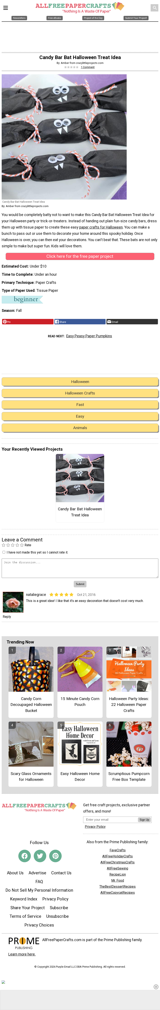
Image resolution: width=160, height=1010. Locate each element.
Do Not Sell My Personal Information (39, 890)
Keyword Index (23, 898)
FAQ (39, 881)
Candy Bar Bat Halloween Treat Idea (80, 512)
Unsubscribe (57, 916)
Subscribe (59, 907)
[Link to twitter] (40, 856)
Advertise (37, 872)
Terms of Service (25, 916)
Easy (80, 416)
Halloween (80, 381)
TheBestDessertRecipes (117, 887)
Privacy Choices (39, 925)
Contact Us (61, 872)
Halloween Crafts (80, 393)
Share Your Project (27, 907)
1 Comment (88, 67)
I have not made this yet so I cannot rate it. (37, 552)
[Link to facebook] (24, 856)
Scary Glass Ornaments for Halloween (31, 776)
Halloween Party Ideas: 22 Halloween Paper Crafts (129, 704)
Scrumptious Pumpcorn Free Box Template (129, 776)
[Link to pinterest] (55, 856)
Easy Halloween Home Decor (80, 776)
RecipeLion (117, 874)
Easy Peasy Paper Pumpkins (89, 336)
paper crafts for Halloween (101, 227)
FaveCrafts (118, 850)
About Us (15, 872)
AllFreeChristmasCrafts (117, 862)
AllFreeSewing (117, 868)
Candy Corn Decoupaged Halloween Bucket (31, 704)
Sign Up (144, 819)
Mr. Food (117, 880)
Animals (80, 427)
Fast (80, 404)
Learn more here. (22, 954)
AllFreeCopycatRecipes (117, 893)
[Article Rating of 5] (71, 67)
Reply (7, 617)
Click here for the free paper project (79, 256)
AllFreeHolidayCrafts (117, 856)
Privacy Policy (55, 898)
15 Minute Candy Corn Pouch (80, 701)
